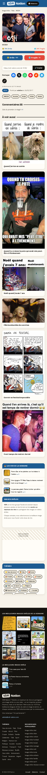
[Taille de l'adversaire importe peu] (23, 653)
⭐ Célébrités (30, 581)
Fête (12, 11)
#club (24, 96)
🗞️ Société (33, 590)
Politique (5, 744)
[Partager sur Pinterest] (30, 75)
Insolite (18, 744)
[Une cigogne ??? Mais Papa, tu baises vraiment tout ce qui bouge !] (23, 623)
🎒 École (31, 572)
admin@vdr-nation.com (10, 717)
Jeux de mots (6, 728)
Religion (4, 741)
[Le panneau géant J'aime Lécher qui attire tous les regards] (38, 623)
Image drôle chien (31, 734)
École (19, 728)
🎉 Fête (28, 577)
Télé (12, 738)
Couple (4, 731)
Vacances (11, 756)
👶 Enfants (8, 581)
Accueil (27, 772)
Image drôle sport (31, 762)
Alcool (11, 731)
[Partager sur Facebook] (13, 75)
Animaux (5, 747)
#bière (40, 96)
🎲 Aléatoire (32, 4)
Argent (19, 756)
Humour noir (13, 741)
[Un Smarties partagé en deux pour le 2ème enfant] (23, 638)
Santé (4, 759)
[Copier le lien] (4, 81)
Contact (42, 772)
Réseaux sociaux (8, 750)
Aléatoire (35, 772)
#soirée (15, 96)
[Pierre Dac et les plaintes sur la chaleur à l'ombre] (9, 623)
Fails (14, 728)
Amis (9, 759)
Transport (12, 747)
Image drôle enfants (31, 755)
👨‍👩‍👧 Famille (19, 581)
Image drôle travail (31, 743)
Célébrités (5, 738)
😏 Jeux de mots (10, 572)
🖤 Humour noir (10, 590)
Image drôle (6, 11)
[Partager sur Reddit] (36, 75)
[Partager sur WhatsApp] (25, 75)
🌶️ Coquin (37, 577)
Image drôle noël (30, 749)
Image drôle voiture (31, 737)
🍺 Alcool (19, 577)
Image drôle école (31, 752)
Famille (17, 734)
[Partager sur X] (19, 75)
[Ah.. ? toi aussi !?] (9, 638)
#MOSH (6, 96)
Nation (16, 3)
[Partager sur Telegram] (42, 75)
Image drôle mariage (32, 746)
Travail (4, 756)
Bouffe (17, 750)
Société (12, 744)
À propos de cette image (11, 86)
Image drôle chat (30, 730)
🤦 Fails (22, 572)
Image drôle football (32, 740)
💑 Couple (8, 577)
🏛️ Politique (23, 590)
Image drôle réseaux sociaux (34, 765)
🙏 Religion (26, 586)
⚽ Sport (16, 586)
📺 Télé (7, 586)
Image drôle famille (31, 759)
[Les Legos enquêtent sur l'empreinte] (9, 653)
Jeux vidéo (6, 753)
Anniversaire (15, 753)
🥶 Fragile (34, 58)
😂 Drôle (12, 58)
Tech (19, 747)
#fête (32, 96)
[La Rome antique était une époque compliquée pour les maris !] (38, 653)
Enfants (11, 734)
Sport (17, 738)
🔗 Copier (39, 68)
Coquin (4, 734)
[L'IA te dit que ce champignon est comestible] (38, 638)
